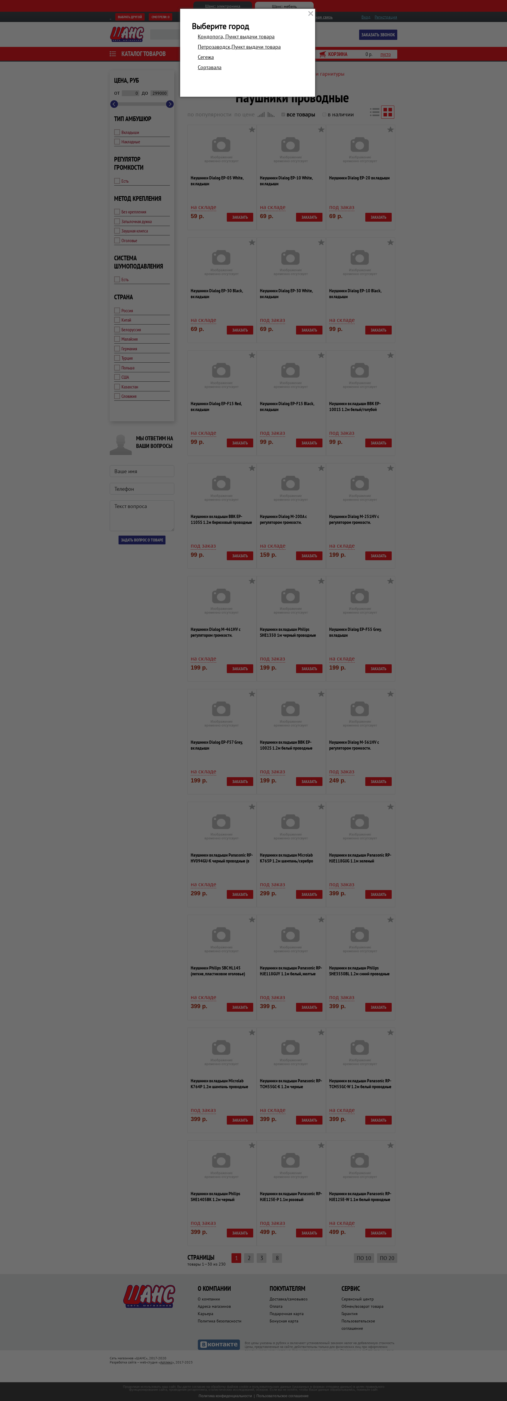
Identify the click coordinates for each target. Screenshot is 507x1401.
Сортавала (210, 67)
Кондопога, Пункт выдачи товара (236, 36)
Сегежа (206, 57)
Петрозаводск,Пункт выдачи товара (239, 46)
